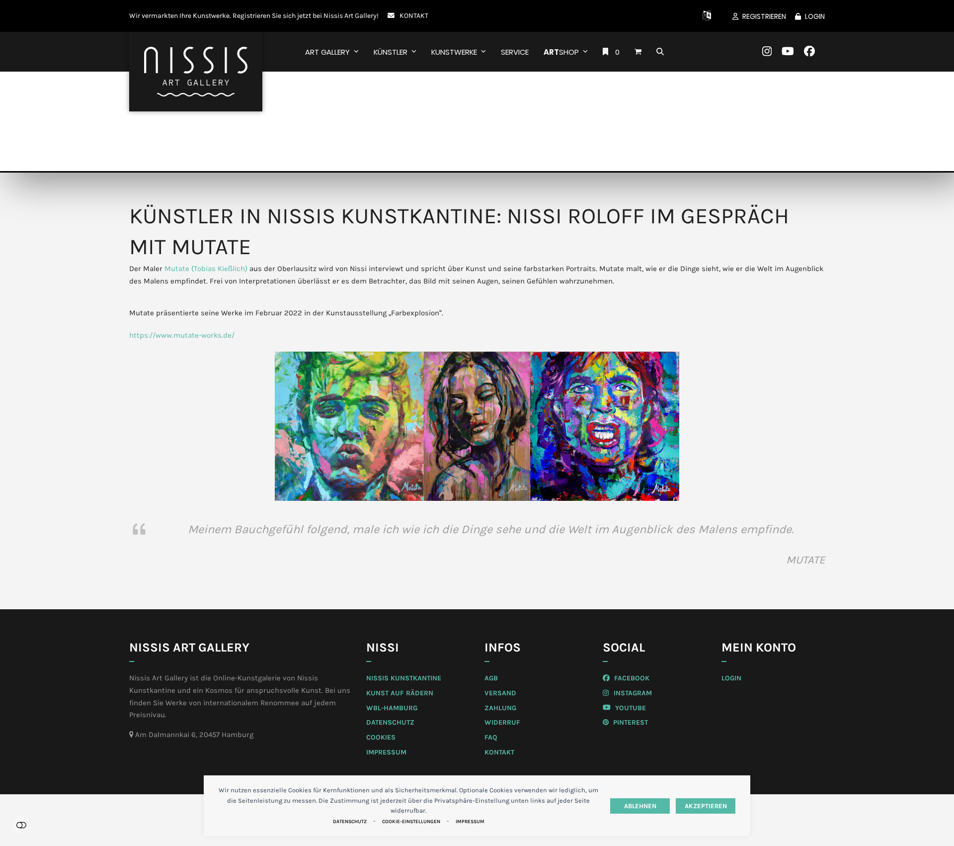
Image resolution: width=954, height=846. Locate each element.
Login (815, 16)
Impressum (470, 822)
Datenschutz (350, 822)
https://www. (151, 335)
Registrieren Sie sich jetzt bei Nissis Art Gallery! (306, 15)
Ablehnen (640, 806)
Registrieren (764, 16)
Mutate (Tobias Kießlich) (206, 268)
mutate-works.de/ (204, 335)
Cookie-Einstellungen (411, 822)
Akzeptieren (706, 806)
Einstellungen (21, 825)
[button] (638, 52)
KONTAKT (413, 15)
